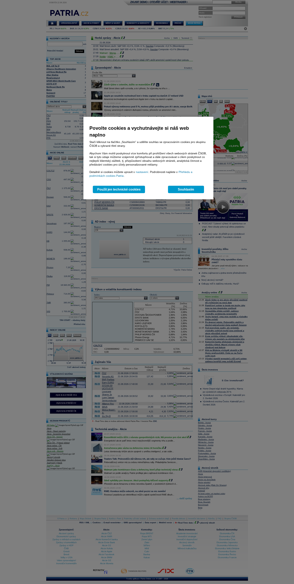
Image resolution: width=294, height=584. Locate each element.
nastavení (142, 172)
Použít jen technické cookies (119, 189)
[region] (148, 158)
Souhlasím (186, 189)
